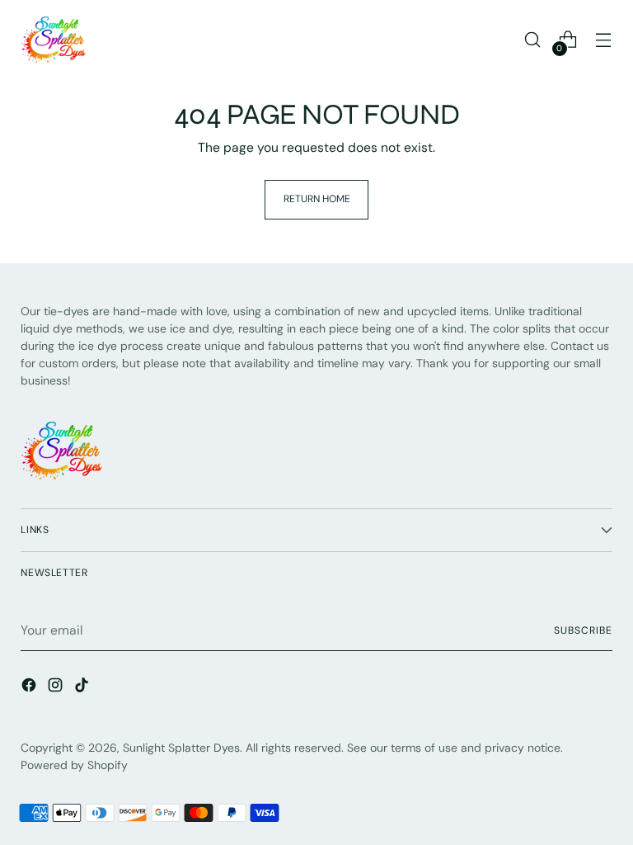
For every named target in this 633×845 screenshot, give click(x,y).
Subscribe (583, 630)
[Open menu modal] (604, 40)
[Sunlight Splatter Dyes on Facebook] (30, 687)
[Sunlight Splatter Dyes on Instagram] (57, 687)
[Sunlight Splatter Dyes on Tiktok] (83, 687)
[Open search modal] (533, 40)
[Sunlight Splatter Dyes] (54, 40)
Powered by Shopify (74, 765)
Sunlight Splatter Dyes (181, 747)
